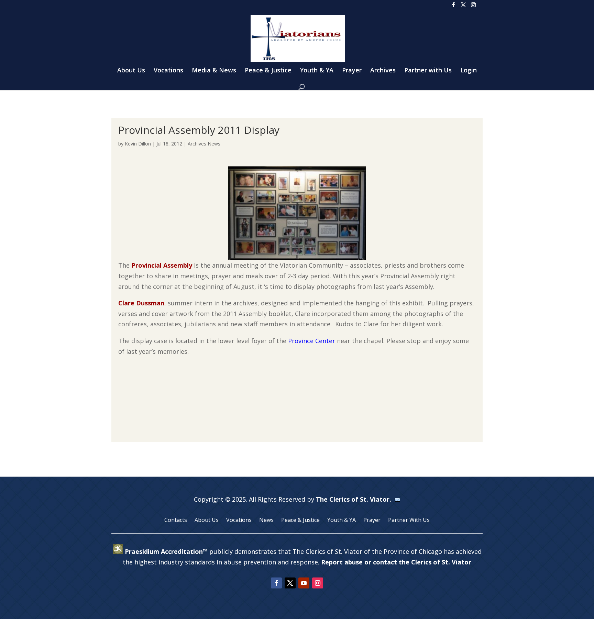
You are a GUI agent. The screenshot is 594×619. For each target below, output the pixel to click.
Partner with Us (428, 71)
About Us (131, 71)
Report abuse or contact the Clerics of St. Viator (396, 562)
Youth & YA (316, 71)
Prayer (352, 71)
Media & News (214, 71)
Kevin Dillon (138, 143)
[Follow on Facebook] (276, 582)
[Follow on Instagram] (317, 582)
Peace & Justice (268, 71)
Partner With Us (409, 520)
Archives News (204, 143)
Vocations (168, 71)
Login (468, 71)
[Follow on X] (290, 582)
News (266, 520)
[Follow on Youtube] (303, 582)
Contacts (175, 520)
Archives (383, 71)
